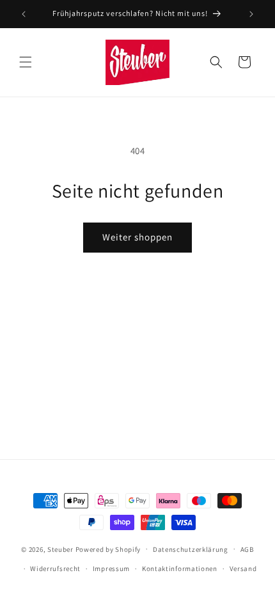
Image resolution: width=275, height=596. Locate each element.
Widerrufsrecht (55, 568)
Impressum (111, 568)
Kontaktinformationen (179, 568)
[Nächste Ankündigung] (251, 14)
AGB (247, 549)
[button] (26, 62)
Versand (243, 568)
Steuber (60, 548)
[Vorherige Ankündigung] (24, 14)
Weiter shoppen (137, 237)
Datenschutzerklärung (190, 549)
